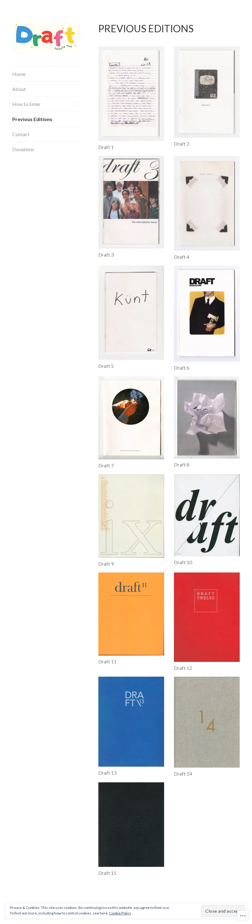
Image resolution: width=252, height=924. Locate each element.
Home (19, 74)
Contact (21, 134)
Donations (23, 149)
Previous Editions (32, 119)
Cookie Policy (120, 913)
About (19, 89)
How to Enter (26, 104)
